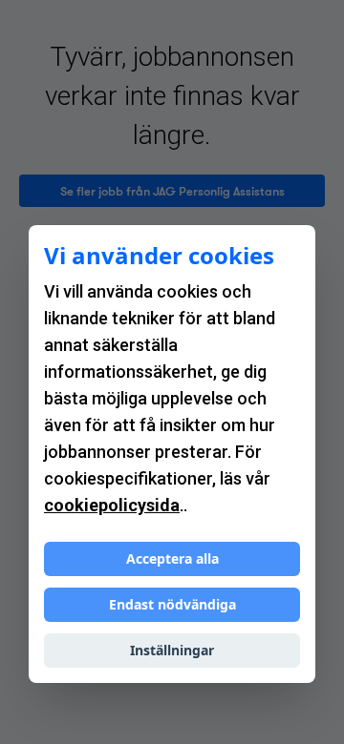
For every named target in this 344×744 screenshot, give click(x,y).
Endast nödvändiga (172, 604)
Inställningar (172, 650)
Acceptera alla (172, 558)
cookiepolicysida (112, 505)
